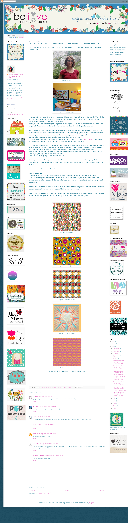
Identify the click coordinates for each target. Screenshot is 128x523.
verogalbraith (37, 444)
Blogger (91, 503)
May (114, 403)
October (116, 353)
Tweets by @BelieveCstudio (15, 114)
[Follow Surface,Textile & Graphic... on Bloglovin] (117, 112)
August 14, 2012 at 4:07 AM (45, 417)
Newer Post (32, 490)
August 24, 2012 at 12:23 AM (50, 444)
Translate (21, 38)
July (114, 398)
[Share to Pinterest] (82, 387)
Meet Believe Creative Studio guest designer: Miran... (119, 367)
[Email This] (75, 387)
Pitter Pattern (87, 139)
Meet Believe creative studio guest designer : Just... (119, 378)
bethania (35, 396)
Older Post (101, 490)
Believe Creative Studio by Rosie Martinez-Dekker (16, 76)
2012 (113, 346)
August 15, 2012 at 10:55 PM (48, 434)
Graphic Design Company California (44, 424)
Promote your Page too (12, 107)
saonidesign (36, 434)
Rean (34, 417)
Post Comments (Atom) (44, 493)
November (116, 351)
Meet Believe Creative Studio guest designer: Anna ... (119, 383)
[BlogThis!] (77, 387)
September (116, 356)
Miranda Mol (37, 406)
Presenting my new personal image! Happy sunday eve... (119, 388)
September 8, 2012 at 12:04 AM (54, 456)
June (114, 401)
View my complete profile (15, 98)
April (115, 406)
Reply (34, 401)
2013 (113, 344)
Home (67, 490)
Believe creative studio (11, 104)
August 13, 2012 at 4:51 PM (46, 396)
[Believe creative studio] (7, 106)
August (115, 358)
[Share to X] (79, 387)
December (116, 349)
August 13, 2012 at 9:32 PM (49, 406)
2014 (113, 341)
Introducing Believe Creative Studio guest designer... (118, 362)
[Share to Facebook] (80, 387)
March (115, 408)
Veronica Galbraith (39, 456)
